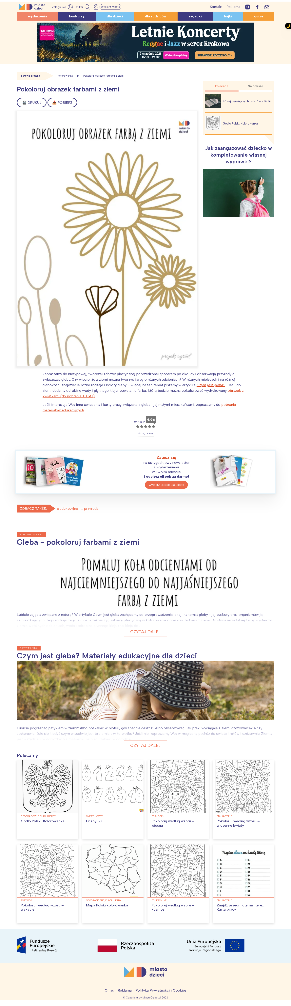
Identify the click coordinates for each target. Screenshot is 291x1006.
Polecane (221, 86)
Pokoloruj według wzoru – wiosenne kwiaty (238, 823)
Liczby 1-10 (95, 821)
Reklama (233, 7)
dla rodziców (155, 16)
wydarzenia (37, 16)
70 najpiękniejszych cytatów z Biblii (247, 101)
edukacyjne (69, 508)
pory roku (157, 816)
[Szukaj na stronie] (83, 7)
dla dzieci (115, 16)
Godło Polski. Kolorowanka (240, 123)
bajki (228, 16)
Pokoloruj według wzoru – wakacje (42, 907)
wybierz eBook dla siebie (166, 485)
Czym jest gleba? (211, 385)
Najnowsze (255, 86)
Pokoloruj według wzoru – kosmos (172, 907)
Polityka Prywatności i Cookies (161, 990)
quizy (258, 16)
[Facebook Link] (257, 7)
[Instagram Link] (247, 7)
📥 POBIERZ (62, 102)
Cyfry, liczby (94, 816)
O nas (109, 990)
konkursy (77, 16)
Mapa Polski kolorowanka (107, 905)
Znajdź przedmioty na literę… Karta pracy (240, 907)
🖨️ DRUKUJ (31, 102)
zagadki (195, 16)
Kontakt (216, 7)
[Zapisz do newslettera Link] (266, 7)
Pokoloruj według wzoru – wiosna (172, 823)
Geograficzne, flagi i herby (38, 816)
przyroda (91, 508)
